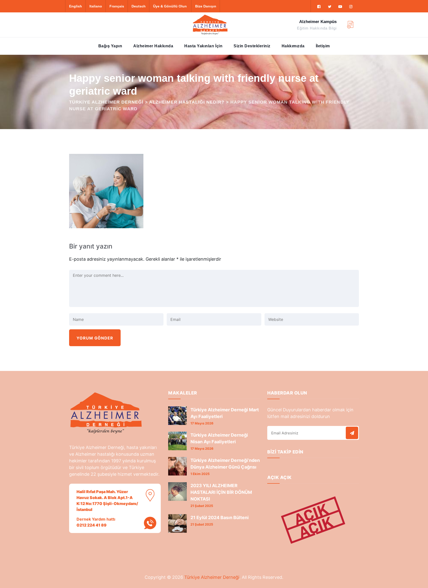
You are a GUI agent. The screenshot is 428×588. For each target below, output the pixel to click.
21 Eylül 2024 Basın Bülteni (219, 517)
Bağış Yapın (110, 46)
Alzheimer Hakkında (153, 46)
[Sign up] (352, 433)
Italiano (95, 6)
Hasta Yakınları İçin (203, 46)
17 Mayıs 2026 (202, 423)
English (75, 6)
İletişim (323, 46)
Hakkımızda (293, 46)
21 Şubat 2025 (201, 506)
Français (116, 6)
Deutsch (139, 6)
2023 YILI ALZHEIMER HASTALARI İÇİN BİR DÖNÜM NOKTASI (221, 492)
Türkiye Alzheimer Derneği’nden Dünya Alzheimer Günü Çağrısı (225, 464)
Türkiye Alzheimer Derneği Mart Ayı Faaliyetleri (224, 413)
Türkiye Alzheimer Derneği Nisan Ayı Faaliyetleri (219, 438)
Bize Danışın (205, 6)
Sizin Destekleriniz (252, 46)
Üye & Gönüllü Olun (170, 6)
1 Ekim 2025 (200, 474)
